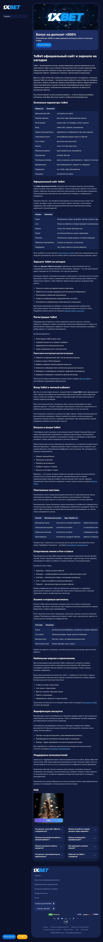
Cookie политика (41, 893)
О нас (37, 898)
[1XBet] (12, 7)
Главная (7, 16)
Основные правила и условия (46, 889)
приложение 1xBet (89, 703)
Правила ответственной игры (46, 884)
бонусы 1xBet (84, 379)
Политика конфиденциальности (47, 880)
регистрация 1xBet (66, 253)
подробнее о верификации (77, 545)
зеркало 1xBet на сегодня (74, 311)
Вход (22, 937)
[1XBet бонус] (66, 17)
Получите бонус (44, 45)
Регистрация (9, 937)
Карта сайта (84, 929)
